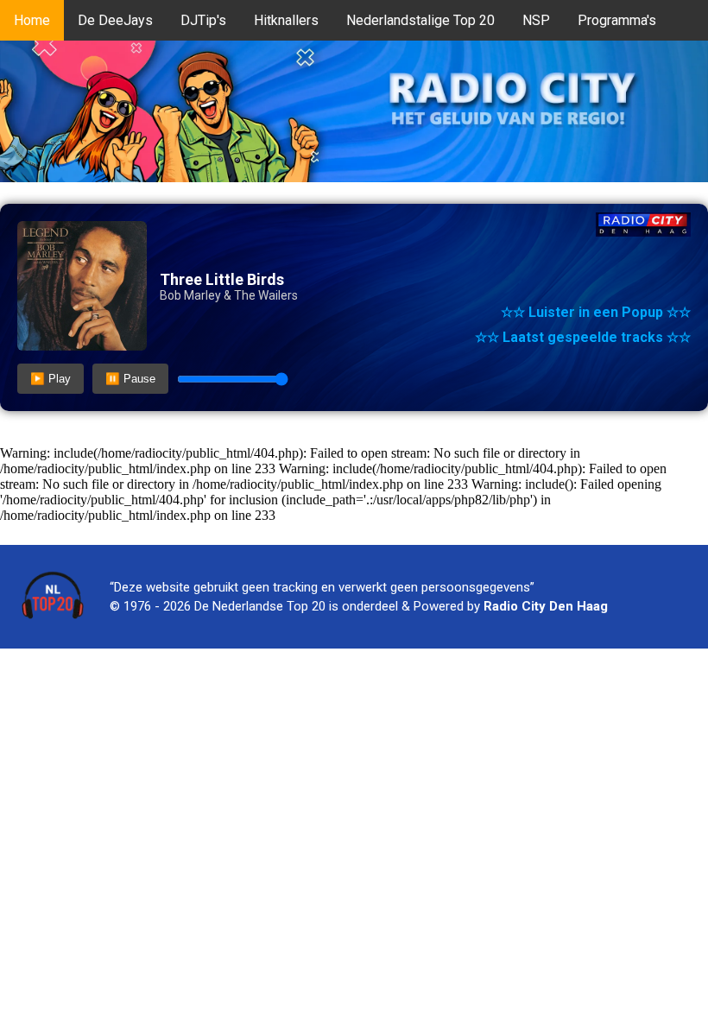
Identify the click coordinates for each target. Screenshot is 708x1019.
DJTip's (203, 20)
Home (32, 20)
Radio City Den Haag (546, 606)
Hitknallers (286, 20)
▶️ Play (50, 378)
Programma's (617, 20)
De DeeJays (115, 20)
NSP (536, 20)
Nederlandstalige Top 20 (420, 20)
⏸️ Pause (130, 378)
